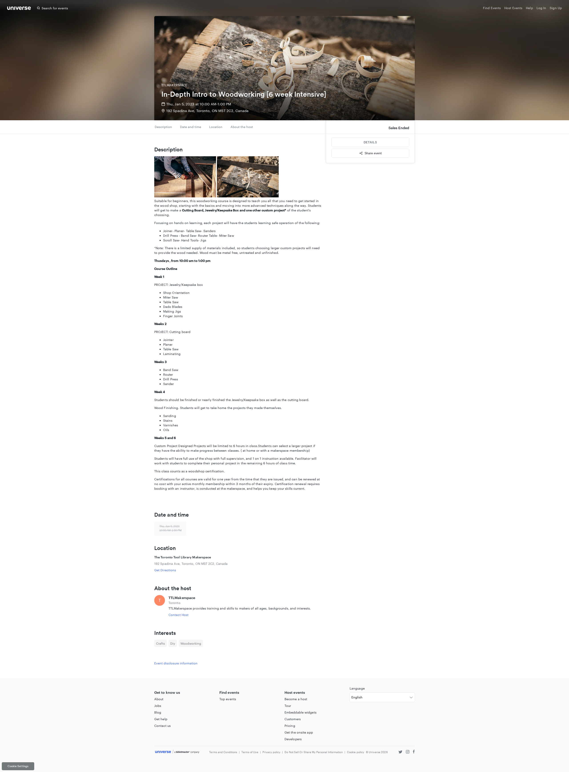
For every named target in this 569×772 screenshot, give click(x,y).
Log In (541, 8)
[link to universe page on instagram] (407, 752)
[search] (38, 8)
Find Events (492, 8)
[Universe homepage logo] (19, 9)
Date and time (190, 127)
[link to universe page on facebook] (414, 752)
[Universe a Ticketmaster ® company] (177, 752)
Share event (373, 153)
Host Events (513, 8)
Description (163, 127)
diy (172, 643)
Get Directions (165, 570)
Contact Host (178, 615)
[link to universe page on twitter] (400, 752)
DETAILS (370, 142)
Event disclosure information (176, 663)
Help (529, 8)
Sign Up (556, 8)
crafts (160, 643)
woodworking (190, 643)
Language (357, 688)
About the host (241, 127)
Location (215, 127)
